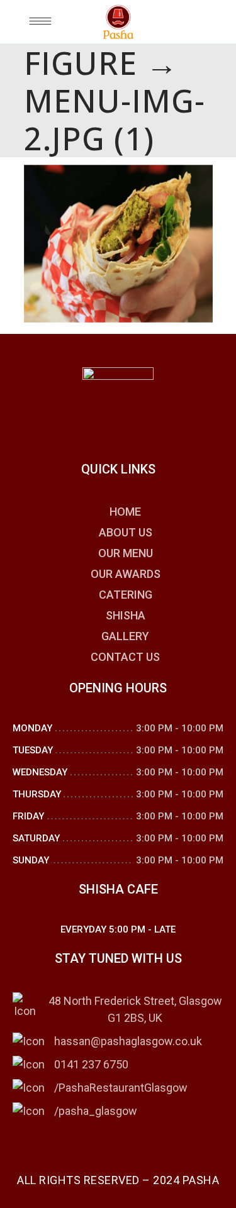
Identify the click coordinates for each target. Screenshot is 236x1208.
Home (125, 511)
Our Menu (125, 553)
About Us (125, 532)
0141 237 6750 (91, 1064)
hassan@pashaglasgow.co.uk (128, 1041)
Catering (125, 594)
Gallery (125, 636)
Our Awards (125, 573)
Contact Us (125, 656)
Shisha (125, 615)
